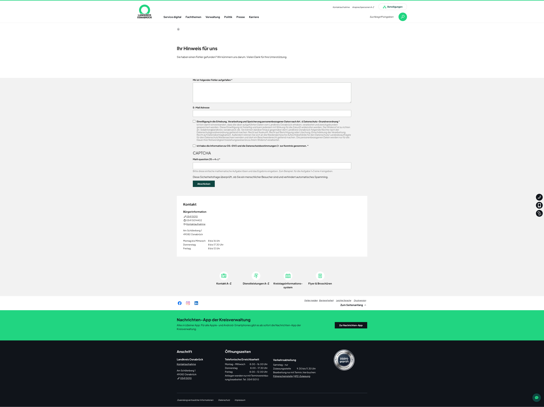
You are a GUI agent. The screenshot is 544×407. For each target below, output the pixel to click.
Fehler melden (311, 300)
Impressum (240, 400)
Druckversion (360, 300)
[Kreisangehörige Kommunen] (539, 213)
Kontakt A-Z (223, 283)
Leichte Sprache (343, 300)
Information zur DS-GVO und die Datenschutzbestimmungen (243, 145)
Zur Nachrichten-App (351, 325)
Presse (240, 17)
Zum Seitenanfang (351, 305)
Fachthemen (193, 17)
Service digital (172, 17)
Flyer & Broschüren (320, 283)
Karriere (254, 17)
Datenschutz (224, 400)
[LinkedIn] (196, 303)
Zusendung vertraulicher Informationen (195, 400)
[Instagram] (188, 303)
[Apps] (539, 205)
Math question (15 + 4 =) (206, 159)
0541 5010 (192, 216)
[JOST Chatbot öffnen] (536, 397)
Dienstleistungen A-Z (256, 283)
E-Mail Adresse (201, 107)
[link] (144, 11)
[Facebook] (179, 303)
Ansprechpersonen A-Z (363, 7)
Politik (228, 17)
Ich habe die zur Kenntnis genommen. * (253, 145)
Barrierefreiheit (326, 300)
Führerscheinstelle (283, 376)
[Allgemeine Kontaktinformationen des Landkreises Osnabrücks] (539, 197)
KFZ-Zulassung (302, 376)
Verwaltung (213, 17)
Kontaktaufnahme (341, 7)
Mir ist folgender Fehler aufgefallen (212, 80)
